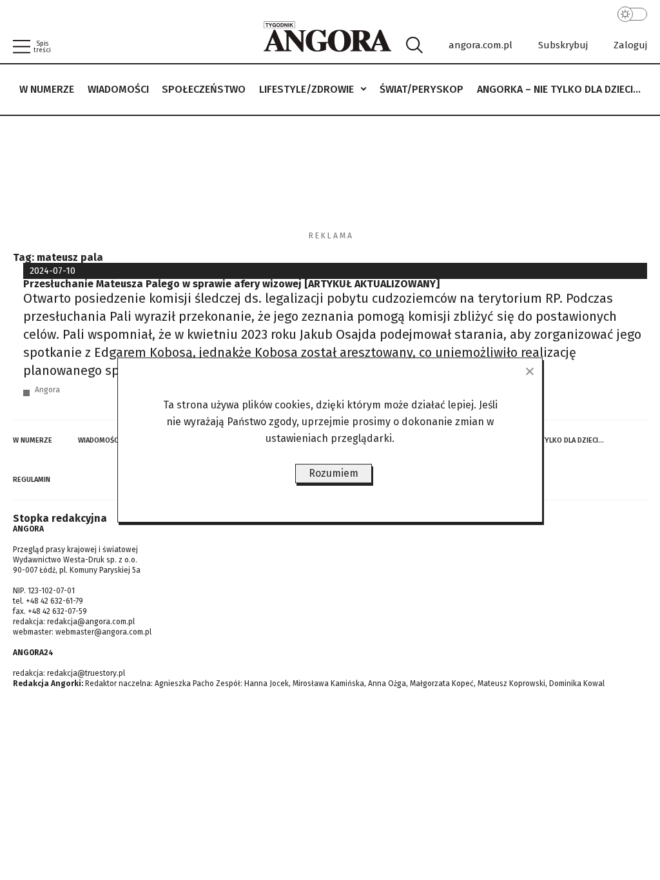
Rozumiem (333, 473)
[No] (529, 371)
